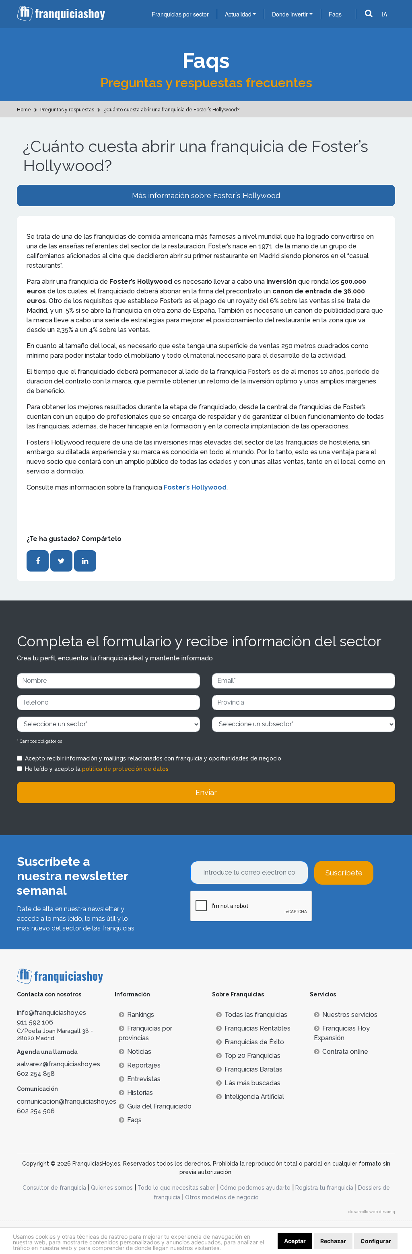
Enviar (206, 792)
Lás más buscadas (252, 1083)
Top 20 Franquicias (252, 1055)
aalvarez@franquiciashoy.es (58, 1064)
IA (384, 14)
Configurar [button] (375, 1241)
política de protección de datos (125, 769)
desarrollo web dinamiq (371, 1211)
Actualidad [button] (238, 14)
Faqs (335, 14)
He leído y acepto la (97, 769)
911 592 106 (35, 1022)
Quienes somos (112, 1187)
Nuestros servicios (349, 1014)
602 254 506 (36, 1111)
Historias (140, 1092)
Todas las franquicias (256, 1014)
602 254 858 (36, 1074)
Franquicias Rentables (257, 1028)
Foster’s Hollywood (195, 487)
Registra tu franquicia (324, 1187)
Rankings (140, 1014)
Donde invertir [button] (290, 14)
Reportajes (144, 1065)
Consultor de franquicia (54, 1187)
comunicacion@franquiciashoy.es (66, 1101)
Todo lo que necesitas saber (176, 1187)
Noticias (139, 1051)
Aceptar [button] (295, 1241)
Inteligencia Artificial (254, 1096)
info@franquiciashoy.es (51, 1012)
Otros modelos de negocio (222, 1197)
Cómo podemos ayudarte (255, 1187)
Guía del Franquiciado (159, 1106)
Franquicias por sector (180, 14)
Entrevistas (144, 1079)
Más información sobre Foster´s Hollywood (206, 195)
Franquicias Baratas (253, 1069)
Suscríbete (344, 873)
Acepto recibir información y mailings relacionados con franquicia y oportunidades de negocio (153, 758)
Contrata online (345, 1051)
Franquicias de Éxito (254, 1042)
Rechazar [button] (333, 1241)
